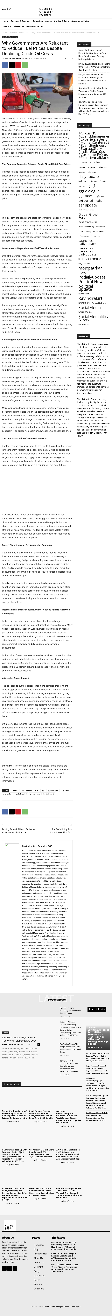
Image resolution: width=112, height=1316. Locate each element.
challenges (102, 167)
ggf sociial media (90, 200)
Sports (5, 1033)
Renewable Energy (99, 303)
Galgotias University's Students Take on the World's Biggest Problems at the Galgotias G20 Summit (92, 93)
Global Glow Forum (86, 210)
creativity (81, 172)
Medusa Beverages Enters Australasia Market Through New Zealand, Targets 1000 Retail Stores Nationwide (69, 1193)
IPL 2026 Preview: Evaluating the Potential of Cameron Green (70, 1010)
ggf (43, 790)
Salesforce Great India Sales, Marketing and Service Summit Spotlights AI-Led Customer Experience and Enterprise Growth (14, 1194)
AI (79, 162)
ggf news (65, 790)
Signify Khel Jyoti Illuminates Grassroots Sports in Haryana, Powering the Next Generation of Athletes (69, 1066)
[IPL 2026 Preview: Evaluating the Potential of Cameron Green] (50, 1011)
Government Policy (86, 226)
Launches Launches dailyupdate (87, 251)
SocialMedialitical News (94, 318)
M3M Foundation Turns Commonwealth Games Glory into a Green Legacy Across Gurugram (41, 1191)
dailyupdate (88, 176)
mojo (81, 258)
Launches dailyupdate (87, 242)
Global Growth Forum (89, 216)
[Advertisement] (37, 208)
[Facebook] (100, 9)
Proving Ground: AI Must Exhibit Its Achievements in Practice (18, 831)
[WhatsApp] (25, 65)
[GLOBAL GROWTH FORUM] (56, 9)
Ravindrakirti (48, 794)
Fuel (36, 790)
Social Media (85, 312)
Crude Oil (14, 790)
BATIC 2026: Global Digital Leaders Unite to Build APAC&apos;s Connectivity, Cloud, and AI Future (63, 1256)
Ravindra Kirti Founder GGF (16, 58)
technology (83, 324)
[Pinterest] (18, 65)
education (82, 186)
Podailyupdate (92, 277)
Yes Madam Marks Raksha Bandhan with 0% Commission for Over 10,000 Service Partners (41, 1153)
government (35, 794)
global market (21, 794)
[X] (109, 9)
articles (94, 162)
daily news (92, 172)
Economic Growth (98, 181)
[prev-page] (88, 1125)
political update (85, 288)
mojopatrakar (84, 263)
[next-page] (92, 1125)
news (82, 272)
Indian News (98, 231)
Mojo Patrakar (93, 258)
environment (27, 790)
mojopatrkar (90, 268)
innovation (95, 236)
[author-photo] (4, 1121)
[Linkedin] (35, 982)
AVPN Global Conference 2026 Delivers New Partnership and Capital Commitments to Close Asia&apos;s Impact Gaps (68, 1154)
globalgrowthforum (88, 221)
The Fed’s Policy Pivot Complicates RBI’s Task (61, 831)
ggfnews (99, 196)
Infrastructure (83, 236)
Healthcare (100, 227)
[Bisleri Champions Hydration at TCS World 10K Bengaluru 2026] (21, 1020)
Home (4, 33)
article (84, 162)
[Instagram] (104, 9)
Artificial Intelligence (86, 167)
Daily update (83, 181)
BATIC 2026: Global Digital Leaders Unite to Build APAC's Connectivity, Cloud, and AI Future (94, 67)
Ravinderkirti (83, 293)
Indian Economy (84, 231)
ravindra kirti (84, 302)
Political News (91, 281)
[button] (6, 9)
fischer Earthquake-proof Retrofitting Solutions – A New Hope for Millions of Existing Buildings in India (92, 55)
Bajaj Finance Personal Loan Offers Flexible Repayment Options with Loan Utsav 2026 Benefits (92, 79)
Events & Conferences (19, 33)
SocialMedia (89, 307)
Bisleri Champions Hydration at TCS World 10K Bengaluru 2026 (19, 1039)
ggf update (7, 794)
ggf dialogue (53, 790)
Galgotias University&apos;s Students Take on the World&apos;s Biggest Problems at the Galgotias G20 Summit (68, 1117)
